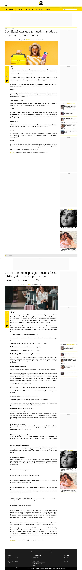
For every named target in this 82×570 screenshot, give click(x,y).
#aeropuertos (19, 540)
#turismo (39, 540)
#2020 (47, 152)
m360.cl (29, 284)
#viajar (40, 152)
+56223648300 (34, 565)
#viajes (43, 540)
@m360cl (28, 39)
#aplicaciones (19, 152)
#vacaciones (35, 152)
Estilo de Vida (7, 28)
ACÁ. (26, 96)
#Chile (23, 540)
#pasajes (34, 540)
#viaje (43, 152)
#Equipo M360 (29, 540)
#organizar (29, 152)
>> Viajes (12, 28)
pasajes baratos (52, 325)
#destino (24, 152)
